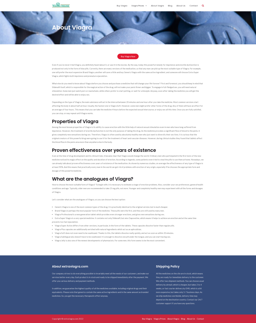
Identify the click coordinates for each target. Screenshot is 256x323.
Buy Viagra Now (128, 56)
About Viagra (157, 5)
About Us (180, 5)
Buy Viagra (122, 5)
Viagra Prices (138, 5)
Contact (193, 5)
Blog (170, 5)
